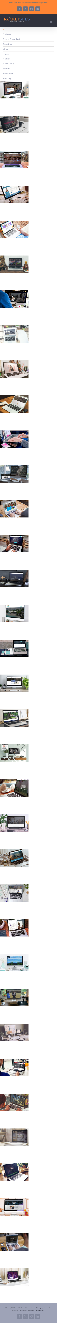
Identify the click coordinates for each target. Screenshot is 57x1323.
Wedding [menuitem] (7, 78)
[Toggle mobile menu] (51, 22)
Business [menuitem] (7, 34)
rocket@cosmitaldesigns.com (35, 2)
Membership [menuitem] (8, 63)
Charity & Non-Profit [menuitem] (12, 39)
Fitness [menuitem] (6, 54)
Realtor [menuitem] (6, 68)
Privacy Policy (41, 1310)
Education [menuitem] (7, 44)
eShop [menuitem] (5, 49)
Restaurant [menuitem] (8, 73)
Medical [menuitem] (6, 58)
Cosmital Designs (36, 1308)
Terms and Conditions (27, 1310)
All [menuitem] (4, 29)
